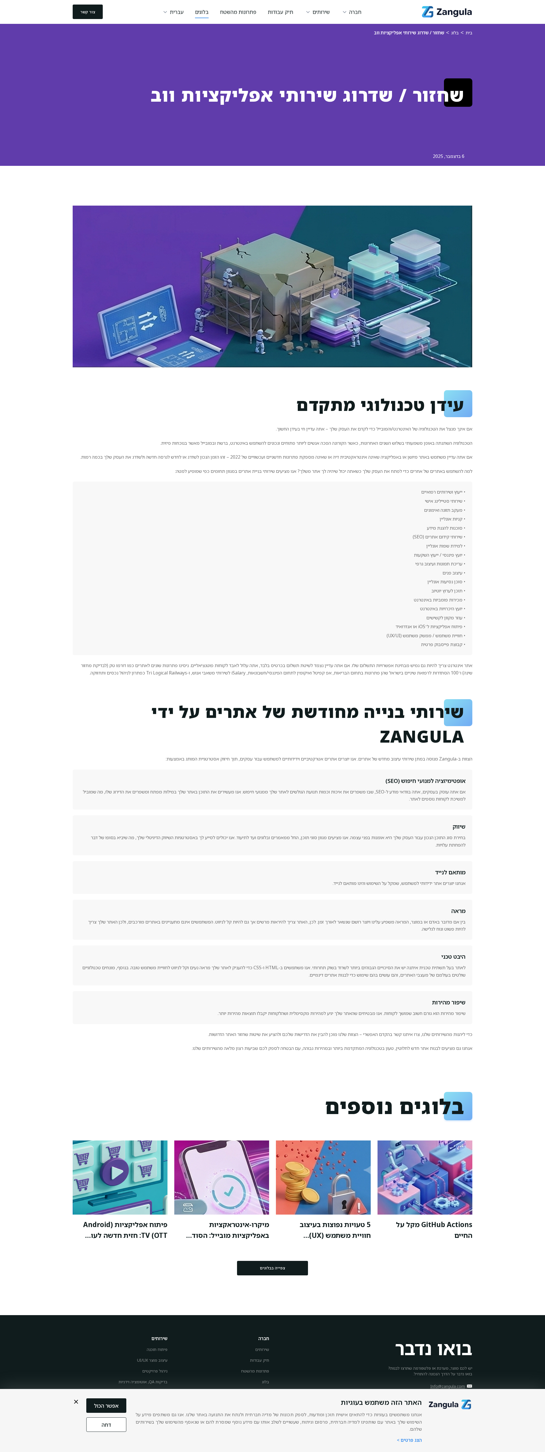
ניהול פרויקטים (154, 1371)
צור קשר (87, 11)
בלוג (455, 33)
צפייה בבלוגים (272, 1268)
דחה (106, 1424)
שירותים (262, 1349)
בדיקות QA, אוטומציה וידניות (143, 1381)
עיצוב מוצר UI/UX (152, 1360)
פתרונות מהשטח (238, 12)
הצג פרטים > (409, 1440)
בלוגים (202, 12)
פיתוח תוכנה (157, 1349)
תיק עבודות (280, 12)
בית (469, 33)
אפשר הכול (106, 1405)
